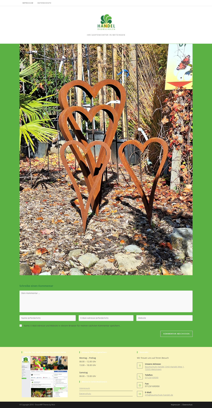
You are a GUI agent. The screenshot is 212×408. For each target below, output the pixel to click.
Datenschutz (85, 393)
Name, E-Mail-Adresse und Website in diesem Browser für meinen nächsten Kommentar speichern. (72, 325)
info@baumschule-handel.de (159, 395)
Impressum (84, 388)
